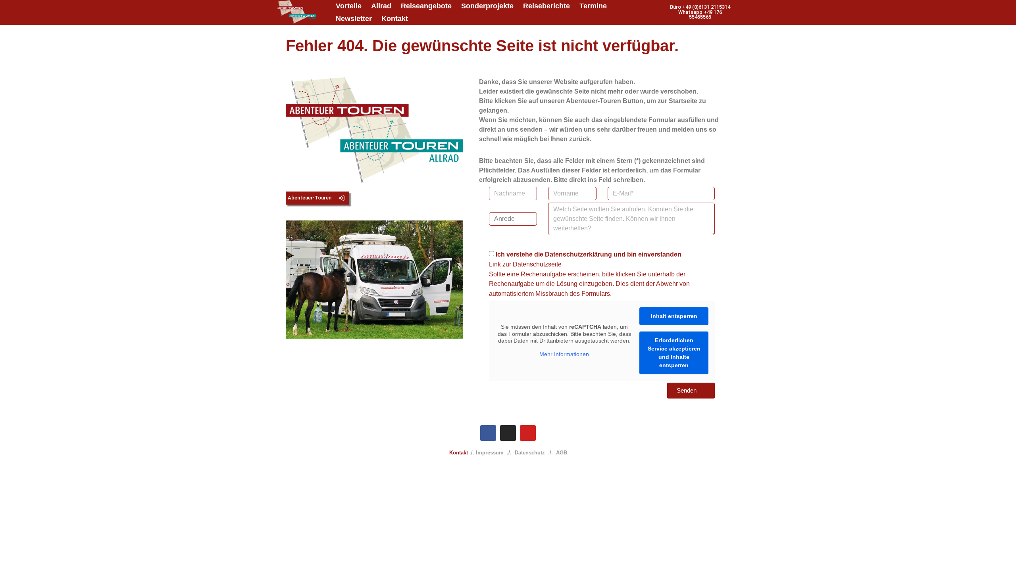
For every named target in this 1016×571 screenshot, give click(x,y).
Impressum (490, 453)
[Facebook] (488, 433)
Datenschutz (530, 453)
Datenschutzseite (537, 264)
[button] (700, 12)
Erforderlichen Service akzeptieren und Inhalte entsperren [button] (674, 352)
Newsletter (354, 19)
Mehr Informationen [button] (564, 354)
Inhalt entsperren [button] (674, 316)
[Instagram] (508, 433)
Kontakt (394, 19)
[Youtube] (528, 433)
